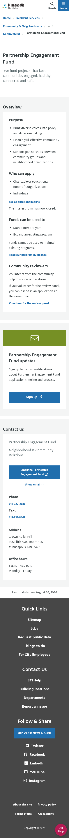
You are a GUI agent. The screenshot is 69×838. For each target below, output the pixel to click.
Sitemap (34, 620)
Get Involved (11, 34)
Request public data (34, 637)
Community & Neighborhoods (22, 26)
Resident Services (27, 18)
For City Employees (34, 655)
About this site (22, 804)
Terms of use (23, 814)
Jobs (34, 629)
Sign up (32, 397)
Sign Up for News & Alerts (34, 733)
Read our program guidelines (28, 255)
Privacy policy (47, 804)
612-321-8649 (17, 517)
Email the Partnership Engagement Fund (34, 472)
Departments (34, 698)
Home (7, 18)
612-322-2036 (17, 504)
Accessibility (46, 814)
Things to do (34, 646)
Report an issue (34, 707)
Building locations (34, 689)
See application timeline (24, 202)
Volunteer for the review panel (29, 303)
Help (34, 680)
